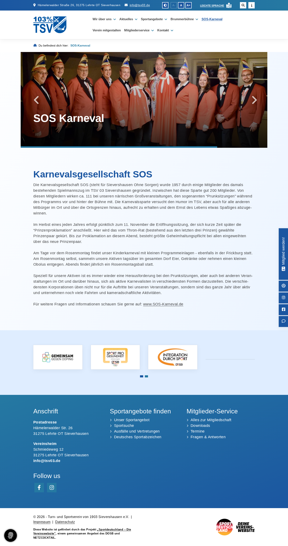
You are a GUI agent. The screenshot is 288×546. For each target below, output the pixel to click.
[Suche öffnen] (243, 5)
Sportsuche (124, 425)
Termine (198, 431)
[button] (141, 376)
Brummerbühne (182, 19)
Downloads (200, 425)
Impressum (42, 522)
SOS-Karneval (212, 19)
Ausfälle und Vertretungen (137, 431)
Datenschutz (65, 522)
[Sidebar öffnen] (251, 5)
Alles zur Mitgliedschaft (211, 420)
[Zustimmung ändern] (10, 535)
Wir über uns (102, 19)
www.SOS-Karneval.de (163, 304)
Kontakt (163, 30)
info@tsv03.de (140, 5)
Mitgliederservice (136, 30)
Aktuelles (126, 19)
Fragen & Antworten (208, 437)
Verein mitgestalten (107, 30)
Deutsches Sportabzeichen (137, 437)
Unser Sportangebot (131, 420)
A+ (188, 5)
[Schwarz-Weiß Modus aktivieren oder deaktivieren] (165, 5)
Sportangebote (152, 19)
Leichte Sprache (212, 5)
